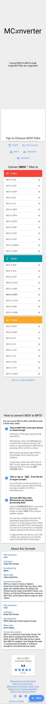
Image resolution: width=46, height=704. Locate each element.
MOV (22, 167)
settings (28, 523)
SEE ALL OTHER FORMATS (23, 380)
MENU (39, 698)
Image (14, 319)
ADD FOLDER (32, 145)
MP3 (27, 477)
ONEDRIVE (31, 152)
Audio (14, 258)
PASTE (15, 145)
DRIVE (16, 152)
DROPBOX (25, 158)
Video (14, 173)
